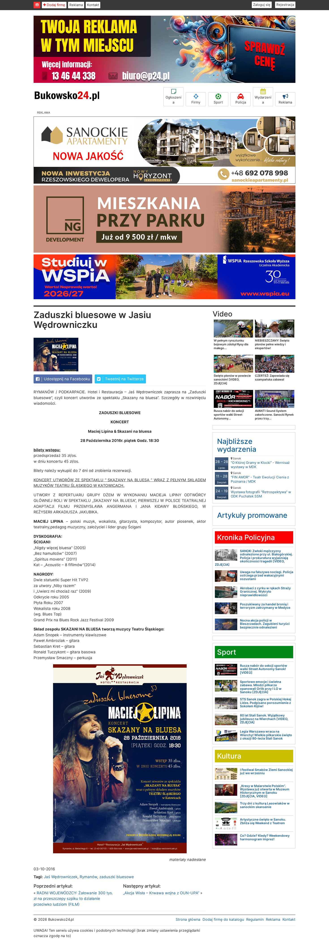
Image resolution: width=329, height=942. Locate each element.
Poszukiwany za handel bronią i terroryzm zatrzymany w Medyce (265, 605)
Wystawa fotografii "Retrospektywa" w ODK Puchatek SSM (261, 492)
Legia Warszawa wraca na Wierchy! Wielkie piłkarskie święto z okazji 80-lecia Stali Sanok (266, 734)
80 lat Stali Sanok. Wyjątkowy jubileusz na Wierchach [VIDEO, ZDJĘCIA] (264, 718)
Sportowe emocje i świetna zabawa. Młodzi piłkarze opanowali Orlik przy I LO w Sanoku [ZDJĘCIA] (261, 687)
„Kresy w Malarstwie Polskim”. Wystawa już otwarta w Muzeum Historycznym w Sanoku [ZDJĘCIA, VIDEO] (264, 791)
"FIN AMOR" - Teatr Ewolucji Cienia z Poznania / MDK (260, 477)
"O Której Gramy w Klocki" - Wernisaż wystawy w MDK (260, 463)
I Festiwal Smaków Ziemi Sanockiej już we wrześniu (266, 771)
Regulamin (255, 919)
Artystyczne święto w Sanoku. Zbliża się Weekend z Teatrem (263, 821)
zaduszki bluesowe (116, 877)
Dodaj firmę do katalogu (223, 919)
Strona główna (188, 919)
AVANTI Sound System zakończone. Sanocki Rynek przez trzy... (274, 414)
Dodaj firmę (55, 5)
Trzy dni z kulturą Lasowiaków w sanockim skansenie (265, 805)
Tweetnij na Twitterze (124, 379)
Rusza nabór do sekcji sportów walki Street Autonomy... (229, 414)
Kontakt (93, 5)
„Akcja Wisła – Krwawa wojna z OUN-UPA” (161, 893)
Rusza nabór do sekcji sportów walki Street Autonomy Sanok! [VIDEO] (263, 669)
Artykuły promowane (252, 515)
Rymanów (88, 877)
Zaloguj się (261, 4)
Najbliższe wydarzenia (236, 445)
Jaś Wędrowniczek (60, 877)
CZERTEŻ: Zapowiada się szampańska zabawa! (272, 377)
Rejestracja (285, 4)
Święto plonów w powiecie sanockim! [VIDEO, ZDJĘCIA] (232, 379)
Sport (218, 102)
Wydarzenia (263, 100)
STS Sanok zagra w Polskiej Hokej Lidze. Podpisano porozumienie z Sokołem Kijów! (265, 702)
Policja (240, 102)
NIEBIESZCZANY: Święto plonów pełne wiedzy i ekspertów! (272, 344)
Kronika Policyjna (246, 537)
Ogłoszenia (174, 100)
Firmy (195, 102)
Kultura (229, 756)
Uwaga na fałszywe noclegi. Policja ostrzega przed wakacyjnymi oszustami (266, 575)
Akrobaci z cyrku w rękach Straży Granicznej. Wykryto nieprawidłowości (265, 591)
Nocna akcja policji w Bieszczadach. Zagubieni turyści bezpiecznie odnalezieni (265, 623)
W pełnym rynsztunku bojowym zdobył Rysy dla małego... (231, 344)
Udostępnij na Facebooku (66, 379)
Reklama (76, 5)
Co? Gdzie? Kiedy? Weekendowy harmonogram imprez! (265, 837)
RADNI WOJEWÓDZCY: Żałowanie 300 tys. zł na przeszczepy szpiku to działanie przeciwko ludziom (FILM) (73, 899)
